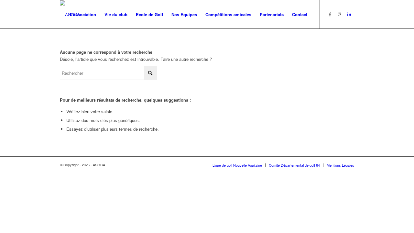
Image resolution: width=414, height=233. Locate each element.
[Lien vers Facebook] (330, 14)
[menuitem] (83, 14)
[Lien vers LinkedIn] (349, 14)
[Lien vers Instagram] (339, 14)
